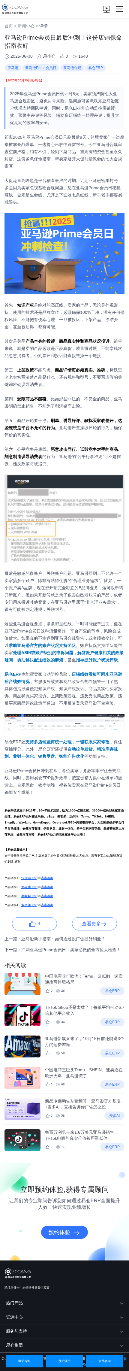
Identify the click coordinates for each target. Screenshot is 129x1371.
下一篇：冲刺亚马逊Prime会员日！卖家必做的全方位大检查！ (62, 949)
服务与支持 (16, 1331)
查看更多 (91, 923)
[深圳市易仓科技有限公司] (14, 9)
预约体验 (59, 1232)
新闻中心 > (28, 25)
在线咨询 (105, 1361)
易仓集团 (14, 1345)
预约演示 (64, 1361)
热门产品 (14, 1302)
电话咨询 (24, 1361)
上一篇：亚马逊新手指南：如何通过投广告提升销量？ (54, 938)
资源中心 (14, 1317)
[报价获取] (106, 9)
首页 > (10, 25)
